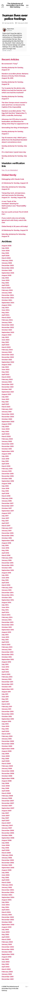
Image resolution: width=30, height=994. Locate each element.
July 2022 (5, 367)
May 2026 (5, 253)
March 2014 (6, 615)
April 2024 (5, 315)
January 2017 (7, 531)
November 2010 (8, 714)
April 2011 (5, 702)
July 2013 (5, 635)
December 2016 (7, 533)
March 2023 (6, 347)
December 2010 (8, 711)
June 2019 (5, 459)
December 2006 (8, 830)
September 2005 (8, 868)
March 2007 (6, 823)
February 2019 (7, 469)
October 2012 (7, 657)
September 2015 (8, 570)
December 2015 (7, 563)
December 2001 (8, 977)
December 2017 (7, 503)
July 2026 (5, 248)
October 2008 (7, 776)
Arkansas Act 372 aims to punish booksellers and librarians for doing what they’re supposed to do (15, 121)
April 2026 (5, 255)
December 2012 (7, 652)
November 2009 (8, 744)
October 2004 (7, 895)
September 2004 (8, 897)
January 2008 (7, 798)
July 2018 (5, 486)
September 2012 (8, 659)
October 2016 (7, 538)
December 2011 (7, 682)
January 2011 (6, 709)
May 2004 (5, 907)
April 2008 (5, 791)
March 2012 (6, 674)
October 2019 (7, 449)
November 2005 (8, 863)
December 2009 (8, 741)
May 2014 (5, 610)
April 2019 (5, 464)
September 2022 (8, 362)
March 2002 (6, 969)
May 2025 (5, 283)
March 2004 (6, 912)
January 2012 (7, 679)
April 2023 (5, 345)
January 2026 (7, 263)
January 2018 (7, 501)
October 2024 (7, 300)
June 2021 (5, 399)
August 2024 (6, 305)
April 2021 (5, 404)
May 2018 (5, 491)
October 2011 (6, 687)
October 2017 (7, 508)
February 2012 (7, 677)
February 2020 (7, 439)
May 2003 (5, 934)
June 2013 (5, 637)
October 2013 (7, 627)
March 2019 (6, 466)
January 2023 (7, 352)
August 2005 (6, 870)
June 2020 (6, 429)
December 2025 (8, 265)
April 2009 (5, 761)
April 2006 (5, 850)
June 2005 (6, 875)
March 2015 (6, 585)
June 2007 (6, 815)
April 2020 (5, 434)
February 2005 (7, 885)
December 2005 (8, 860)
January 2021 (7, 412)
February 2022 (7, 379)
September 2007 (8, 808)
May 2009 (5, 759)
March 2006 (6, 853)
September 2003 (8, 925)
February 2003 (7, 942)
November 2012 (8, 654)
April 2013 (5, 642)
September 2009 (8, 749)
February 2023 (7, 350)
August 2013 (6, 632)
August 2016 (6, 543)
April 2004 (5, 910)
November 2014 (8, 595)
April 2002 (5, 967)
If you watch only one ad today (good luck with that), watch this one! (14, 220)
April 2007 (5, 820)
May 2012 (5, 669)
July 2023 (5, 337)
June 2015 (5, 578)
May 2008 (5, 788)
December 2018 (8, 474)
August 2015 (6, 573)
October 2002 (7, 952)
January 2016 (7, 560)
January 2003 (7, 944)
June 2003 (6, 932)
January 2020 (7, 441)
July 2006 (5, 843)
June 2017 (5, 518)
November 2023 (8, 327)
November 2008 (8, 773)
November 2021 (8, 387)
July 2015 (5, 575)
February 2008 (7, 796)
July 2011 (5, 694)
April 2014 (5, 612)
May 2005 (5, 877)
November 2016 (8, 535)
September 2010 (8, 719)
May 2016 (5, 550)
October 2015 (7, 568)
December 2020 (8, 414)
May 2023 (5, 342)
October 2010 (7, 716)
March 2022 (6, 377)
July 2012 (5, 664)
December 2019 (7, 444)
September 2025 (8, 273)
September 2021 (8, 392)
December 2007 (8, 801)
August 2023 (6, 335)
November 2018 (8, 476)
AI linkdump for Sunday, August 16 (15, 230)
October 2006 (7, 835)
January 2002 (7, 974)
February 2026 (7, 260)
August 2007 (6, 811)
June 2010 (5, 726)
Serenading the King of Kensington (15, 128)
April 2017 (5, 523)
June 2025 (5, 280)
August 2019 (6, 454)
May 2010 (5, 729)
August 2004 (7, 900)
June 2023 (5, 340)
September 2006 (8, 838)
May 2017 (5, 521)
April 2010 (5, 731)
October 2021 (7, 389)
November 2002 (8, 949)
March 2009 (6, 763)
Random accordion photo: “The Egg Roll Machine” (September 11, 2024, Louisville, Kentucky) (14, 113)
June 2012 (5, 667)
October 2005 (7, 865)
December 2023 (8, 325)
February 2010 (7, 736)
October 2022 (7, 360)
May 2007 (5, 818)
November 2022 (8, 357)
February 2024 (7, 320)
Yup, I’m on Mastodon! (10, 170)
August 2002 (6, 957)
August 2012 (6, 662)
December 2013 (7, 622)
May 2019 (5, 461)
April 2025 (5, 285)
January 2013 (7, 649)
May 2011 (5, 699)
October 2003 (7, 922)
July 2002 (5, 959)
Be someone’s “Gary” (10, 64)
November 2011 (7, 684)
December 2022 (8, 355)
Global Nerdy (9, 175)
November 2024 (8, 298)
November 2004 (8, 892)
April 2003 (5, 937)
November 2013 (8, 625)
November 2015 (8, 565)
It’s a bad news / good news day (14, 152)
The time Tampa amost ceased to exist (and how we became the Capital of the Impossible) (14, 105)
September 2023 (8, 332)
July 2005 (5, 872)
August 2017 (6, 513)
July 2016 (5, 545)
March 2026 (6, 258)
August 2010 (6, 721)
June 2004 (6, 905)
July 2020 (5, 426)
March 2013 (6, 645)
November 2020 (8, 417)
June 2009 (6, 756)
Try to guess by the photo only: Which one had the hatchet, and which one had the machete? (14, 90)
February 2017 (7, 528)
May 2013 (5, 640)
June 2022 (5, 369)
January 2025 (7, 293)
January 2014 (7, 620)
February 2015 (7, 588)
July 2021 (5, 397)
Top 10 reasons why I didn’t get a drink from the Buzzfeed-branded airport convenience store (14, 140)
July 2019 (5, 456)
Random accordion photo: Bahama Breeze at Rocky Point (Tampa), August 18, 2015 (15, 76)
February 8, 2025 (23, 23)
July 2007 (5, 813)
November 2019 (8, 446)
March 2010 (6, 734)
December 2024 (8, 295)
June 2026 (5, 251)
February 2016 (7, 558)
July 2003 (5, 929)
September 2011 (7, 689)
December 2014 (8, 592)
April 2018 (5, 493)
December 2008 (8, 771)
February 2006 (7, 855)
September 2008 (8, 778)
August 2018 (6, 483)
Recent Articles (10, 59)
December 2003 (8, 917)
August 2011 (6, 692)
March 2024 (6, 317)
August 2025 (6, 275)
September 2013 (8, 630)
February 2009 (7, 766)
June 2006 (6, 845)
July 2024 (5, 308)
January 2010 (7, 739)
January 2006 (7, 858)
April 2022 (5, 374)
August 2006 (6, 840)
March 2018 (6, 496)
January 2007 (7, 828)
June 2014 (5, 607)
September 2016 (8, 540)
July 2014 (5, 605)
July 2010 (5, 724)
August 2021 (6, 394)
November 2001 (8, 979)
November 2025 (8, 268)
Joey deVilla (10, 23)
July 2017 (5, 516)
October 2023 (7, 330)
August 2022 (6, 365)
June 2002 (6, 962)
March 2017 (6, 526)
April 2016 (5, 553)
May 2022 (5, 372)
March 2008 (6, 793)
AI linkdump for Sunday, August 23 (15, 183)
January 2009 (7, 768)
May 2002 (5, 964)
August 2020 (6, 424)
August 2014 (6, 602)
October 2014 (7, 597)
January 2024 (7, 322)
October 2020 (7, 419)
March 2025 (6, 288)
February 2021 (7, 409)
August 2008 (7, 781)
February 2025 (7, 290)
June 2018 (5, 488)
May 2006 (5, 848)
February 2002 (7, 972)
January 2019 (7, 471)
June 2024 (6, 310)
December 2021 (7, 384)
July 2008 (5, 783)
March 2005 (6, 882)
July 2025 (5, 278)
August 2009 (6, 751)
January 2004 (7, 915)
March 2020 (6, 436)
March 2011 (6, 704)
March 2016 (6, 555)
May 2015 (5, 580)
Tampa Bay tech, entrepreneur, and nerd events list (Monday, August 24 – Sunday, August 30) (14, 195)
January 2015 (7, 590)
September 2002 (8, 954)
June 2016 (5, 548)
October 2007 (7, 806)
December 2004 (8, 890)
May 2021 (5, 402)
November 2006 (8, 833)
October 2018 (7, 478)
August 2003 (6, 927)
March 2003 (6, 939)
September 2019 (8, 451)
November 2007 (8, 803)
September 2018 (8, 481)
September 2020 (8, 421)
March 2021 (6, 407)
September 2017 (8, 511)
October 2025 (7, 270)
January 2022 (7, 382)
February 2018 (7, 498)
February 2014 (7, 617)
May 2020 (5, 431)
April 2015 (5, 583)
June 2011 (5, 697)
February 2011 (7, 706)
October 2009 (7, 746)
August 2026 (6, 246)
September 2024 (8, 303)
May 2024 (5, 312)
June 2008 (6, 786)
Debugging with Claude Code (13, 179)
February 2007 (7, 825)
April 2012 (5, 672)
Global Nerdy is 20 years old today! (15, 226)
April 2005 (5, 880)
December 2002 (8, 947)
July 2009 (5, 754)
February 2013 (7, 647)
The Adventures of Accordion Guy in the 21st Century (15, 5)
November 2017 (8, 506)
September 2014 (8, 600)
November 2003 (8, 920)
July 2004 (5, 902)
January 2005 (7, 887)
